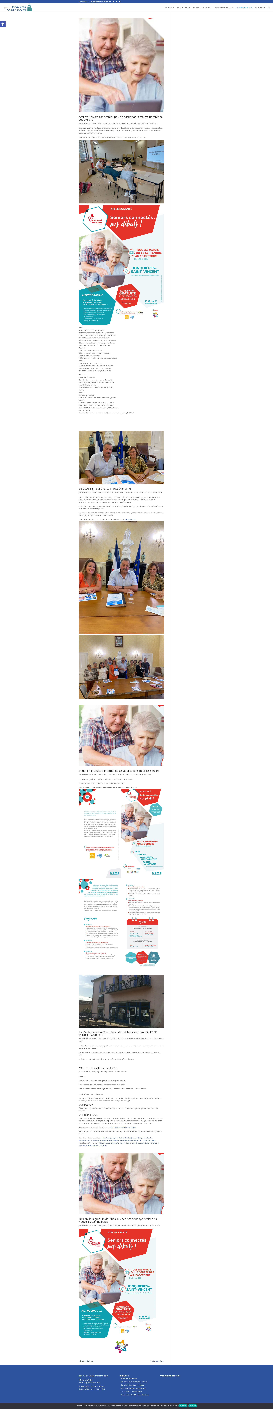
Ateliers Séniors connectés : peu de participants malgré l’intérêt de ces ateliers (121, 118)
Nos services (158, 1039)
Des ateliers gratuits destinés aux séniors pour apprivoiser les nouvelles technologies (118, 1220)
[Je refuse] (270, 1406)
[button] (3, 24)
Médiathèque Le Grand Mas (91, 123)
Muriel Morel (86, 1072)
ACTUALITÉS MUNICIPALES (202, 7)
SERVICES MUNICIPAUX (223, 7)
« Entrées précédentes (86, 1361)
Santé (160, 492)
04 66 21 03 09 (130, 519)
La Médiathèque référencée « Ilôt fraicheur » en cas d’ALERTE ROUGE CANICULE (118, 1033)
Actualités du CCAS (137, 123)
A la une (127, 123)
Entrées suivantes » (157, 1361)
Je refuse (192, 1406)
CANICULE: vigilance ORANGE (98, 1068)
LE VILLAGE (168, 7)
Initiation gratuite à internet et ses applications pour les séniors (119, 771)
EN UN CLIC (259, 7)
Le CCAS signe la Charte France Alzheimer (105, 489)
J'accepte (182, 1406)
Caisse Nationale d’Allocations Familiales (135, 1395)
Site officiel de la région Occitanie (132, 1385)
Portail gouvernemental (129, 1378)
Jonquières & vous (151, 123)
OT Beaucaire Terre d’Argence (131, 1392)
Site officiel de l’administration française (134, 1382)
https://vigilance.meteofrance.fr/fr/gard (123, 1127)
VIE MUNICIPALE (182, 7)
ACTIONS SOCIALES (243, 7)
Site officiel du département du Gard (133, 1388)
